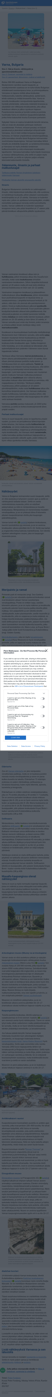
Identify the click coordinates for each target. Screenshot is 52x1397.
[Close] (47, 651)
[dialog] (26, 698)
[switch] (43, 698)
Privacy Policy (39, 746)
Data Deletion (12, 746)
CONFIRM (15, 738)
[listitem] (26, 693)
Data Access (26, 746)
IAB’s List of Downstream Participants (29, 686)
